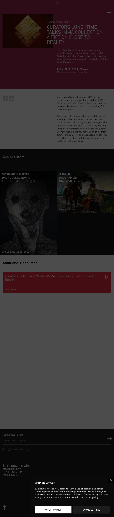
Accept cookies (53, 510)
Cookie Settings (91, 510)
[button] (111, 480)
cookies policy (91, 497)
